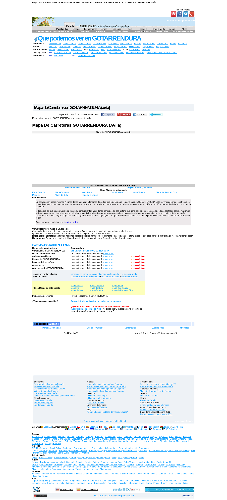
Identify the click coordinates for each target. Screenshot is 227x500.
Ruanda (104, 462)
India (185, 483)
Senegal (70, 462)
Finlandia (96, 439)
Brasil (52, 448)
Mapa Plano (64, 46)
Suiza (119, 436)
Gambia (130, 464)
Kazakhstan (37, 436)
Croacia (55, 439)
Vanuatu (162, 474)
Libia (164, 467)
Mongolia (112, 481)
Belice (58, 448)
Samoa (178, 483)
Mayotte (35, 469)
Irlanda (178, 436)
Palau (170, 474)
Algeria (88, 462)
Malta (189, 439)
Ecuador (72, 429)
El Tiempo (182, 43)
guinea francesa (91, 469)
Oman (127, 457)
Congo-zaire (150, 464)
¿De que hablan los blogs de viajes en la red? (107, 412)
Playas (147, 31)
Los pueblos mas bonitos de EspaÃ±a (54, 31)
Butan (65, 481)
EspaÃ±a (48, 427)
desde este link (71, 222)
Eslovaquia (77, 439)
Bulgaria (187, 436)
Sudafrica (150, 462)
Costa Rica (178, 427)
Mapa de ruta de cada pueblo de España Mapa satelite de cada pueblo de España (105, 390)
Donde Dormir (84, 43)
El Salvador (171, 429)
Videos (52, 49)
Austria (145, 436)
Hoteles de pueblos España (46, 386)
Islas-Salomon (128, 474)
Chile (82, 427)
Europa (104, 29)
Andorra (182, 439)
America (117, 29)
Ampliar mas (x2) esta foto (139, 188)
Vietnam (36, 483)
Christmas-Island (136, 483)
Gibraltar (164, 441)
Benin (158, 467)
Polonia (68, 441)
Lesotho (141, 462)
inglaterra (163, 436)
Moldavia (186, 441)
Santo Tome (103, 467)
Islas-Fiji (37, 476)
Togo (75, 464)
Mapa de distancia (89, 195)
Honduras (84, 429)
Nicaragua (99, 429)
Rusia (84, 441)
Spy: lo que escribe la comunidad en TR (158, 384)
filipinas (145, 481)
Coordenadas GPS (86, 55)
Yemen (82, 464)
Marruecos (170, 464)
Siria (114, 457)
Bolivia (166, 427)
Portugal (89, 436)
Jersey (48, 443)
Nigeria (70, 467)
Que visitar (114, 43)
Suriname (67, 448)
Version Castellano (89, 489)
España (76, 29)
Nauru (191, 474)
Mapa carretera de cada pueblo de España (106, 386)
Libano (100, 457)
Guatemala (142, 429)
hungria (130, 439)
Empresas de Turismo (97, 407)
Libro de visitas (114, 49)
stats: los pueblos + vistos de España (156, 386)
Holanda (121, 439)
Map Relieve (148, 46)
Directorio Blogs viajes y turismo (154, 405)
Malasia (183, 481)
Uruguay (128, 429)
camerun (54, 462)
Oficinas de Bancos (95, 403)
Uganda (67, 464)
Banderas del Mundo (43, 405)
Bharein (92, 457)
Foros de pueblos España (45, 393)
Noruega (80, 436)
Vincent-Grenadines (108, 448)
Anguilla (85, 453)
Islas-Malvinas (49, 453)
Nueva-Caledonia (84, 474)
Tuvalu (154, 474)
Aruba (94, 448)
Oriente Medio (159, 29)
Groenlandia (57, 441)
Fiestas (137, 43)
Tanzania (58, 464)
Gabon (122, 464)
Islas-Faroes (37, 443)
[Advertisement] (113, 80)
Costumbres (162, 43)
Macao (156, 483)
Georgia (46, 441)
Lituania (61, 436)
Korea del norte (171, 481)
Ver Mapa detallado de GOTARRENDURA (90, 251)
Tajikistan (123, 483)
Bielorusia (36, 441)
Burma (149, 483)
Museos (139, 31)
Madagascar (105, 469)
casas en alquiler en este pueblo (104, 274)
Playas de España (148, 400)
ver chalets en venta (135, 52)
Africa (184, 29)
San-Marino (123, 441)
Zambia (180, 464)
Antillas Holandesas (78, 450)
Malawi (93, 467)
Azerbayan (144, 441)
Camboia (81, 483)
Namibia (104, 464)
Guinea (96, 462)
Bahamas (53, 450)
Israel (107, 457)
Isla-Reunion (116, 467)
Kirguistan (112, 483)
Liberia (35, 464)
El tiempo (84, 31)
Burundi (150, 467)
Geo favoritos (126, 43)
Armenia (134, 441)
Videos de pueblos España (46, 391)
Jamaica (43, 450)
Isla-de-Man (174, 441)
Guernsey (57, 443)
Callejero (100, 31)
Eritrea (142, 467)
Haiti (193, 450)
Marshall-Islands (101, 474)
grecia (113, 439)
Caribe (172, 29)
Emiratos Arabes (61, 457)
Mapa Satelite (89, 46)
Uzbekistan (123, 481)
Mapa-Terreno (120, 46)
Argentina (130, 427)
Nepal (89, 483)
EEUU (35, 448)
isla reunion (68, 469)
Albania (137, 436)
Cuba (140, 427)
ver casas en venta (62, 52)
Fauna (173, 43)
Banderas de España (43, 403)
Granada (143, 450)
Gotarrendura (77, 248)
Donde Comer (69, 43)
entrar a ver (108, 253)
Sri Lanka (60, 483)
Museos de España (149, 396)
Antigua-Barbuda (114, 450)
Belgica (153, 436)
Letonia (92, 441)
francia (105, 439)
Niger (62, 467)
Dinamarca (65, 439)
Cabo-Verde (129, 462)
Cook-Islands (181, 474)
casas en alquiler (80, 52)
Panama (157, 429)
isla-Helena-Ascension (51, 469)
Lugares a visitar (120, 31)
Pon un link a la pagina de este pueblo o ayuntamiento (96, 301)
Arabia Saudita (45, 457)
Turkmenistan (100, 483)
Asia (130, 29)
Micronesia (116, 474)
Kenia (78, 467)
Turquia (76, 441)
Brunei (134, 457)
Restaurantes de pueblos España (49, 384)
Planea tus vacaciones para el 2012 (156, 414)
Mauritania (37, 467)
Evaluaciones (158, 328)
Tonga (45, 476)
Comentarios (130, 328)
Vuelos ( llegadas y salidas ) (153, 410)
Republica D (153, 427)
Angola (35, 462)
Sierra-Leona (46, 464)
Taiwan (85, 481)
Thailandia (56, 481)
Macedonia (103, 441)
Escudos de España (43, 400)
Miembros (184, 328)
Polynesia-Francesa (66, 474)
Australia (36, 474)
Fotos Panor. (63, 49)
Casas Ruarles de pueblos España (49, 389)
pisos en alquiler (116, 52)
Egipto (85, 467)
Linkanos (146, 49)
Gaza (120, 457)
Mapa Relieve (77, 290)
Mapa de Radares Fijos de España (155, 391)
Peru (105, 427)
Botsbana (44, 462)
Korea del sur (156, 481)
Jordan (73, 457)
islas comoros (184, 467)
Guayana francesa (82, 448)
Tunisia (78, 469)
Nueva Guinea (48, 474)
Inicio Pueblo (55, 43)
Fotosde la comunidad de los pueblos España (54, 396)
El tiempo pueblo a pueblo (99, 398)
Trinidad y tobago (97, 450)
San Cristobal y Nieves (178, 450)
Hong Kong (44, 481)
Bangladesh (75, 481)
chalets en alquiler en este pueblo (162, 52)
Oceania (143, 29)
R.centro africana (51, 467)
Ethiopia (139, 464)
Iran (80, 457)
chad (62, 462)
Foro (103, 49)
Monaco (70, 436)
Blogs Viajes (162, 31)
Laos (171, 483)
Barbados (63, 450)
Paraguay (113, 429)
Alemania (128, 436)
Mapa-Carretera (105, 46)
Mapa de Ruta (162, 46)
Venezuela (117, 427)
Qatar (34, 457)
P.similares (94, 49)
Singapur (94, 481)
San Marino (110, 436)
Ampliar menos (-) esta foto (77, 188)
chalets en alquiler (129, 276)
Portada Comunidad (51, 328)
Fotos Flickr (76, 49)
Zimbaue (113, 464)
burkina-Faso (116, 462)
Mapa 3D (53, 46)
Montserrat (75, 453)
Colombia (94, 427)
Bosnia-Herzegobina (158, 439)
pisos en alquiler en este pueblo (85, 276)
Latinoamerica (90, 29)
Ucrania (173, 439)
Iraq (85, 457)
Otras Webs (134, 49)
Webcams (58, 55)
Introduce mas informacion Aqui (86, 309)
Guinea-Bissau (130, 467)
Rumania (99, 436)
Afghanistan (134, 481)
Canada (43, 448)
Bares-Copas (149, 43)
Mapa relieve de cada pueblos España (104, 384)
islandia (154, 441)
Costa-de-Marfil (164, 462)
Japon (35, 481)
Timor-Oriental (47, 483)
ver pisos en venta (99, 52)
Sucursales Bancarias (182, 31)
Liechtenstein (50, 436)
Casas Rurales (99, 43)
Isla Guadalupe (142, 448)
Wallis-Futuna (143, 474)
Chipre (47, 439)
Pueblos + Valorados (95, 328)
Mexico (73, 427)
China (103, 481)
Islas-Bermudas (130, 450)
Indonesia (70, 483)
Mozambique (93, 464)
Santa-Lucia (63, 453)
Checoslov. (37, 439)
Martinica (37, 453)
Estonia (87, 439)
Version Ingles (66, 489)
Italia (171, 436)
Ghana (161, 464)
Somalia (79, 462)
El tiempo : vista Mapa (97, 396)
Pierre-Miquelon (126, 448)
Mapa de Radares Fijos (166, 192)
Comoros (173, 467)
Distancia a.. (134, 46)
